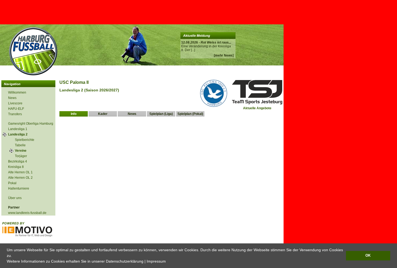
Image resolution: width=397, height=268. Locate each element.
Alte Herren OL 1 (20, 172)
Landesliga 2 (18, 134)
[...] (193, 50)
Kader (102, 114)
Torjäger (21, 156)
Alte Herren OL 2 (20, 178)
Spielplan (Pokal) (190, 114)
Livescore (15, 103)
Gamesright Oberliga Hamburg (30, 123)
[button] (168, 262)
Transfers (15, 114)
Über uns (15, 198)
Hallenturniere (18, 188)
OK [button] (368, 255)
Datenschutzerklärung (124, 261)
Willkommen (17, 92)
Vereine (20, 151)
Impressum (156, 261)
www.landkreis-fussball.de (27, 213)
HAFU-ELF (16, 109)
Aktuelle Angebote (257, 108)
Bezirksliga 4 (17, 161)
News (12, 98)
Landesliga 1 (17, 129)
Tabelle (20, 145)
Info (73, 114)
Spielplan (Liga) (161, 114)
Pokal (12, 183)
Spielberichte (24, 140)
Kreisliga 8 (16, 167)
